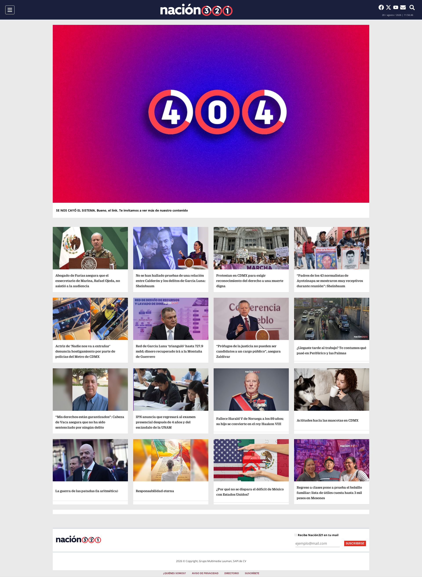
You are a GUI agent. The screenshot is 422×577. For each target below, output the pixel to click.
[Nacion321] (196, 10)
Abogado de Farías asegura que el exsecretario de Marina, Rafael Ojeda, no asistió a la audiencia (87, 281)
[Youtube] (396, 7)
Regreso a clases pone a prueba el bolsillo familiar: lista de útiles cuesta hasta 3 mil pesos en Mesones (329, 493)
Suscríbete (252, 573)
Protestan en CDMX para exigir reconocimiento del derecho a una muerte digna (249, 281)
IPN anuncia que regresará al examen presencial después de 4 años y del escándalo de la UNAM (166, 422)
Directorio (231, 573)
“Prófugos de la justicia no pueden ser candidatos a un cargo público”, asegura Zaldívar (248, 351)
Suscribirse (355, 543)
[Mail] (403, 7)
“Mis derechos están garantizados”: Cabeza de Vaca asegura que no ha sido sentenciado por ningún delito (89, 422)
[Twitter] (389, 7)
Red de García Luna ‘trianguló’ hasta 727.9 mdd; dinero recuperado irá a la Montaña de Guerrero (169, 351)
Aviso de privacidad (205, 573)
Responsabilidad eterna (155, 491)
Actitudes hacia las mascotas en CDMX (327, 420)
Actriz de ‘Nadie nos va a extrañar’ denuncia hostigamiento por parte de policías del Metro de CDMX (85, 351)
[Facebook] (382, 7)
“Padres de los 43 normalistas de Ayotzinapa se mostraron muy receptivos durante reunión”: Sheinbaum (330, 281)
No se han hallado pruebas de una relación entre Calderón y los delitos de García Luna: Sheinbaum (171, 281)
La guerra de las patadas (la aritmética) (86, 491)
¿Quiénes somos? (174, 573)
